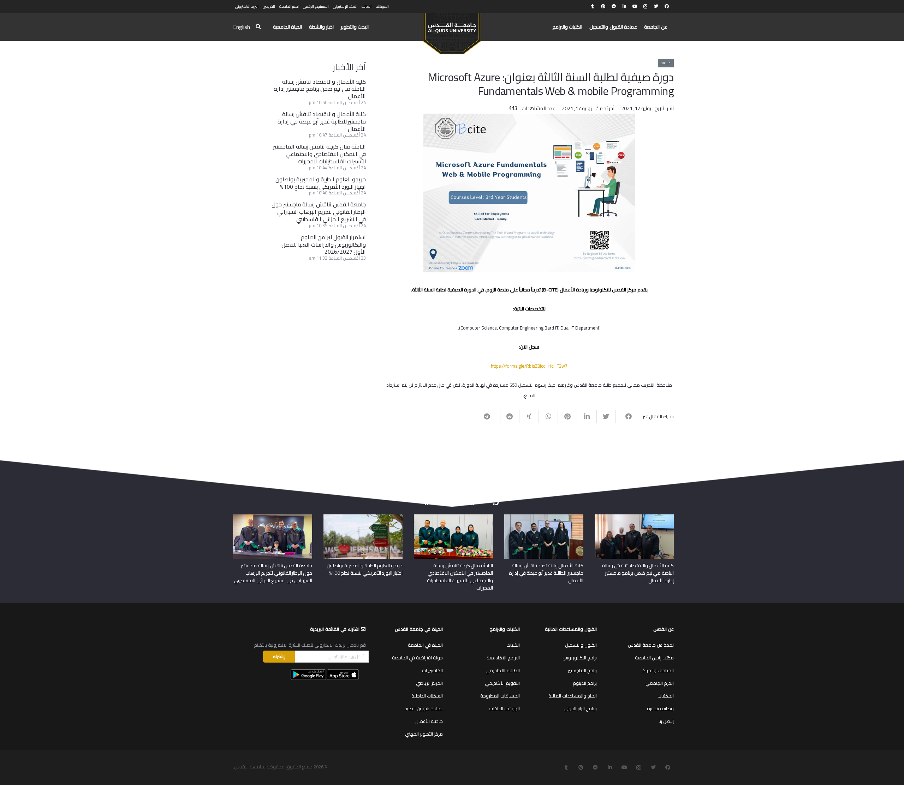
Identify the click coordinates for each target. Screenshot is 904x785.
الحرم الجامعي (660, 683)
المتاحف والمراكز (657, 670)
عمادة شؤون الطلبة (423, 708)
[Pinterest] (603, 6)
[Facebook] (666, 6)
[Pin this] (567, 416)
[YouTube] (635, 6)
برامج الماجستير (582, 670)
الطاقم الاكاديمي (503, 670)
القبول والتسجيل (581, 645)
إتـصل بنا (666, 721)
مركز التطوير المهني (424, 734)
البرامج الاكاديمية (503, 657)
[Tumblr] (592, 6)
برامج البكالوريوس (580, 657)
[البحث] (258, 27)
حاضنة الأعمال (429, 721)
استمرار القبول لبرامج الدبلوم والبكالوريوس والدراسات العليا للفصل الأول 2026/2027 (323, 244)
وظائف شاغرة (660, 708)
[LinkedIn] (624, 6)
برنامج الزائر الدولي (580, 708)
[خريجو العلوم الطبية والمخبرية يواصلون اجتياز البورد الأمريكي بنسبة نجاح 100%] (363, 516)
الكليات (513, 645)
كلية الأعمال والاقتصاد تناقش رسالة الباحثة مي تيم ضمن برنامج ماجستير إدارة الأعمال (320, 89)
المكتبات (666, 696)
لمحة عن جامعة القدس (651, 645)
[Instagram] (645, 6)
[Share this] (625, 416)
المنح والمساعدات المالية (572, 696)
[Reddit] (613, 6)
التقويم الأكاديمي (502, 683)
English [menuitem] (241, 27)
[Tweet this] (606, 416)
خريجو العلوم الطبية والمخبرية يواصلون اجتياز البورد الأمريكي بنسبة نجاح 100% (320, 183)
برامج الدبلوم (585, 683)
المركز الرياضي (429, 683)
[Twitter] (656, 6)
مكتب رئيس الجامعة (654, 657)
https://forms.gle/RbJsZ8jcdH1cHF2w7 (529, 366)
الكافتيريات (432, 670)
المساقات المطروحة (500, 696)
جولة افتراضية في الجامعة (417, 657)
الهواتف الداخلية (504, 708)
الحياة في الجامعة (425, 645)
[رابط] (452, 30)
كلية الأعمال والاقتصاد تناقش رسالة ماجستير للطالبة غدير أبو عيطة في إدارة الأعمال (322, 121)
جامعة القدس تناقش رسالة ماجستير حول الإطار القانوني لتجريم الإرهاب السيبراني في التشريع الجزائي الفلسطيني (319, 211)
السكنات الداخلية (427, 696)
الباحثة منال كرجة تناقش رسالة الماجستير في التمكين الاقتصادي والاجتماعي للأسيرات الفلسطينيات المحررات (319, 154)
